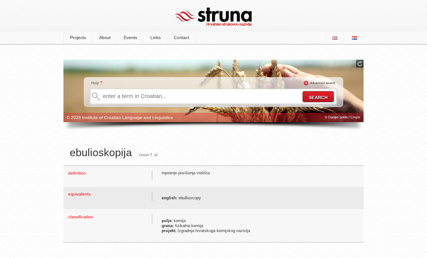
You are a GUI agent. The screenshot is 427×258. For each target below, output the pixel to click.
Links (155, 37)
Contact (181, 37)
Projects (78, 37)
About (105, 37)
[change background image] (360, 63)
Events (130, 37)
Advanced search (322, 83)
